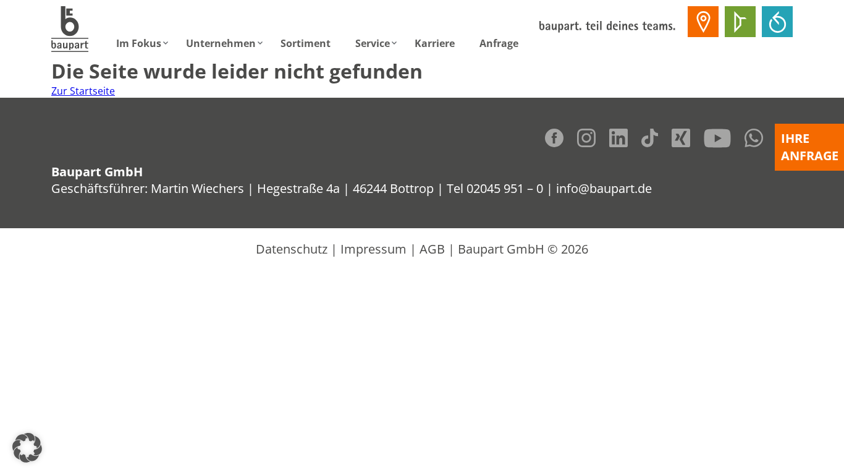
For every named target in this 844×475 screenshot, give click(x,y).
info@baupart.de (604, 188)
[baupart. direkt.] (703, 21)
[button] (27, 448)
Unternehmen (221, 43)
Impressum (373, 249)
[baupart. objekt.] (740, 21)
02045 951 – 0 (504, 188)
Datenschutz (291, 249)
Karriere (435, 43)
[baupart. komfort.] (777, 21)
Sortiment (306, 43)
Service (372, 43)
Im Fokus (138, 43)
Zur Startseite (83, 91)
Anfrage (498, 43)
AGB (432, 249)
